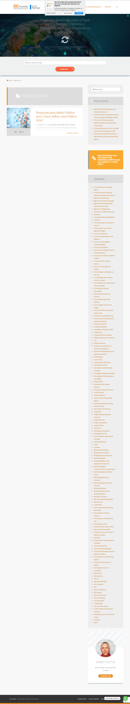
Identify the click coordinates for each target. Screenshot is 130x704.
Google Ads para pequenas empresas (102, 415)
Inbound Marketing (100, 442)
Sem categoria (98, 584)
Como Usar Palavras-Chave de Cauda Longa (103, 311)
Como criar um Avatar (101, 247)
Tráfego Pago (98, 603)
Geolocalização (99, 406)
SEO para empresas (100, 595)
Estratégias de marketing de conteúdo (103, 369)
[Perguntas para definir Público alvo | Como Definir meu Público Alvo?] (19, 118)
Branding (97, 214)
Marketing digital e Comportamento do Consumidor (104, 467)
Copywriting (98, 332)
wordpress (97, 620)
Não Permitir (68, 13)
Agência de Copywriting (101, 198)
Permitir (79, 13)
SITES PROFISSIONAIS (92, 7)
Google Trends (98, 425)
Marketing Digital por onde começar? (102, 484)
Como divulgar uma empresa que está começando (104, 284)
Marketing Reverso (100, 488)
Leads (96, 444)
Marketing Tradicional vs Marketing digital (102, 492)
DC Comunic (13, 699)
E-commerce (98, 360)
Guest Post (97, 428)
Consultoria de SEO (100, 324)
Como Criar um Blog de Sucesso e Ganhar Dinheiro (104, 251)
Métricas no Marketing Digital (103, 499)
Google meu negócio (100, 423)
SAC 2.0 (96, 579)
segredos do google (100, 581)
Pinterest (97, 538)
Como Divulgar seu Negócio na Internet (104, 273)
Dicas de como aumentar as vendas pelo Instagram (103, 347)
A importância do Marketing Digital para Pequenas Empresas (104, 194)
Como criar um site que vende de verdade (104, 257)
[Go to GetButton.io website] (125, 702)
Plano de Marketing (100, 546)
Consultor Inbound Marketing (103, 316)
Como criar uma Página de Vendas (102, 268)
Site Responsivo (99, 601)
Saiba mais (104, 676)
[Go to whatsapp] (125, 698)
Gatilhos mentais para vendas (103, 403)
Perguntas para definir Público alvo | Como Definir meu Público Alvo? (56, 116)
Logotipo (97, 447)
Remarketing (98, 576)
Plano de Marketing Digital (102, 549)
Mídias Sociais (98, 502)
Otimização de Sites (100, 524)
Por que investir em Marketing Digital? (103, 558)
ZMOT (96, 622)
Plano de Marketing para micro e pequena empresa (104, 552)
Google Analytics (99, 420)
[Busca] (115, 5)
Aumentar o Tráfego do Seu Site (104, 212)
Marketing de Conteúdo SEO (103, 455)
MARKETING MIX (82, 699)
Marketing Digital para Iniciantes (101, 478)
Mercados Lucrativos (100, 497)
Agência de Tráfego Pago (102, 209)
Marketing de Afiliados (101, 450)
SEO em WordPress (100, 590)
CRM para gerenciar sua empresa (104, 338)
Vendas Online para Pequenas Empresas (103, 610)
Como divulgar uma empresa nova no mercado (103, 278)
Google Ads (97, 412)
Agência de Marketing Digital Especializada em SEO (103, 204)
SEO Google (98, 592)
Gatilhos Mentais (99, 395)
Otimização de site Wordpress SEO (103, 519)
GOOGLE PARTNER (94, 699)
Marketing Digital (99, 458)
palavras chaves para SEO (102, 529)
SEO (95, 587)
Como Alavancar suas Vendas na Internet (104, 224)
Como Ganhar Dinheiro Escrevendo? (101, 289)
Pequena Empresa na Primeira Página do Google (103, 533)
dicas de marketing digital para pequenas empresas (104, 352)
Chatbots (97, 220)
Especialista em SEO (100, 365)
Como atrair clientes (100, 234)
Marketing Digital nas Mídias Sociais (103, 473)
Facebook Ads (98, 381)
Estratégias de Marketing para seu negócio (104, 377)
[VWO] (54, 13)
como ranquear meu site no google (103, 306)
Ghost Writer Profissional (102, 409)
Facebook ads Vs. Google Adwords (102, 385)
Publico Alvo (16, 132)
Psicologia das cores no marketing (101, 569)
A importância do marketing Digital (103, 188)
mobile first (98, 505)
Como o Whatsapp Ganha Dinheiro (102, 300)
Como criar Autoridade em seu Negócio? (103, 237)
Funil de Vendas (99, 392)
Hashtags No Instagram (102, 431)
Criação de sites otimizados (103, 335)
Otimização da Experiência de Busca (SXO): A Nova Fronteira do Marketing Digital (106, 136)
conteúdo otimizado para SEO (103, 329)
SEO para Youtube (99, 598)
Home (10, 80)
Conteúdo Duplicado (100, 327)
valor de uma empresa (101, 606)
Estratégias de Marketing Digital (104, 373)
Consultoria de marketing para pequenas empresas (104, 320)
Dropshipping (98, 357)
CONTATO (108, 7)
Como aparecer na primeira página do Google (103, 229)
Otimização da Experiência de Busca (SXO (103, 509)
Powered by (49, 13)
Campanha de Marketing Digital (104, 217)
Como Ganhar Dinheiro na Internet (102, 295)
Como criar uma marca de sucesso (102, 262)
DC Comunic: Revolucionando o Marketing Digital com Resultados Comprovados (105, 122)
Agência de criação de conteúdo (104, 201)
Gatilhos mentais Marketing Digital (103, 399)
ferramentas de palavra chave (103, 390)
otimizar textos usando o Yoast (104, 527)
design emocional (99, 343)
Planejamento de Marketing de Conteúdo (104, 541)
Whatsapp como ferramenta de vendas (104, 615)
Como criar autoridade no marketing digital (102, 243)
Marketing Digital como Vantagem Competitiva (101, 462)
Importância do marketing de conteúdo (103, 437)
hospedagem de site (100, 433)
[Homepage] (28, 7)
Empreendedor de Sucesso (102, 362)
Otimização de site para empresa (101, 514)
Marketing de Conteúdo (101, 453)
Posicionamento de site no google (102, 563)
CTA (95, 340)
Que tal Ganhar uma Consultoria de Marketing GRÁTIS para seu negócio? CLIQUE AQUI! (109, 159)
